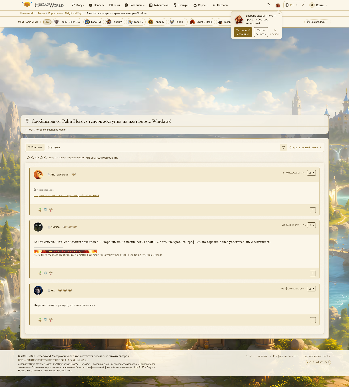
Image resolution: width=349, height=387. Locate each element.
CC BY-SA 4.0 (81, 360)
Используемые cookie (318, 356)
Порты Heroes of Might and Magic (65, 13)
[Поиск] (268, 5)
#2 (283, 225)
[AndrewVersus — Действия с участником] (311, 173)
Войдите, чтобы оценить (103, 157)
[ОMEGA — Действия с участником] (311, 225)
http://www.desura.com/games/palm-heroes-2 (66, 195)
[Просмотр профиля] (40, 174)
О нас (249, 356)
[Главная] (42, 5)
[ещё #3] (313, 320)
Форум (41, 13)
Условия (263, 356)
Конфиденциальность (286, 356)
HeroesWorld (27, 13)
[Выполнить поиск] (283, 147)
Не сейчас (274, 32)
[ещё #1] (313, 210)
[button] (318, 5)
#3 (282, 288)
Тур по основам (261, 32)
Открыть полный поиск (304, 147)
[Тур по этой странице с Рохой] (278, 5)
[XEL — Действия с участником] (311, 288)
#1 (283, 172)
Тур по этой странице (243, 32)
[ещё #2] (313, 273)
